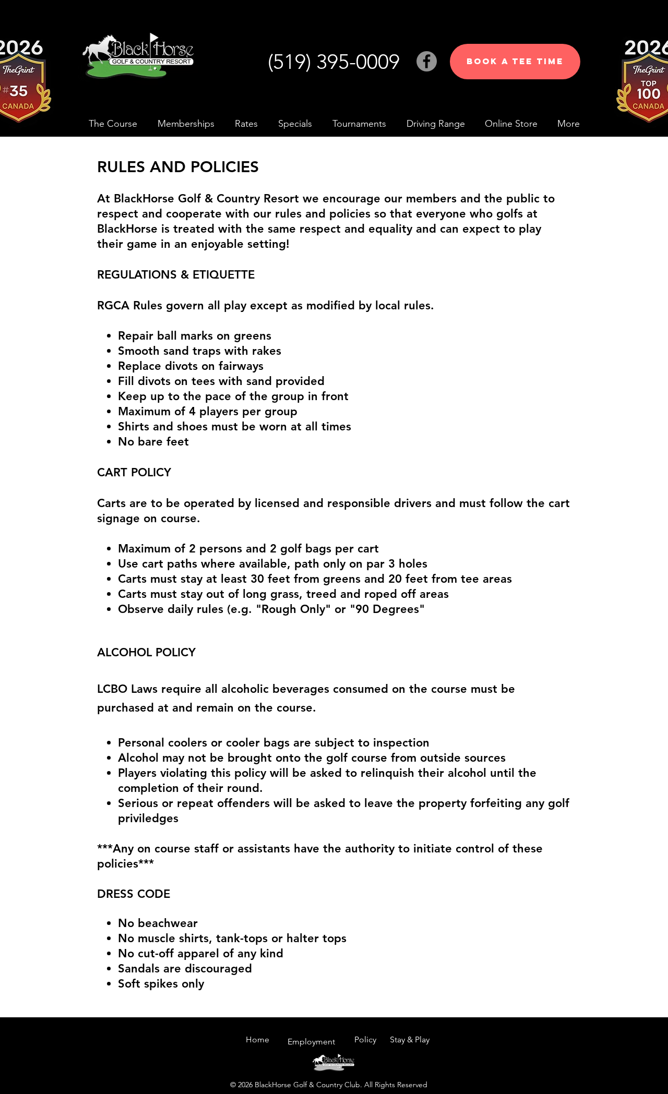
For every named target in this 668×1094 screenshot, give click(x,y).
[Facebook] (426, 61)
